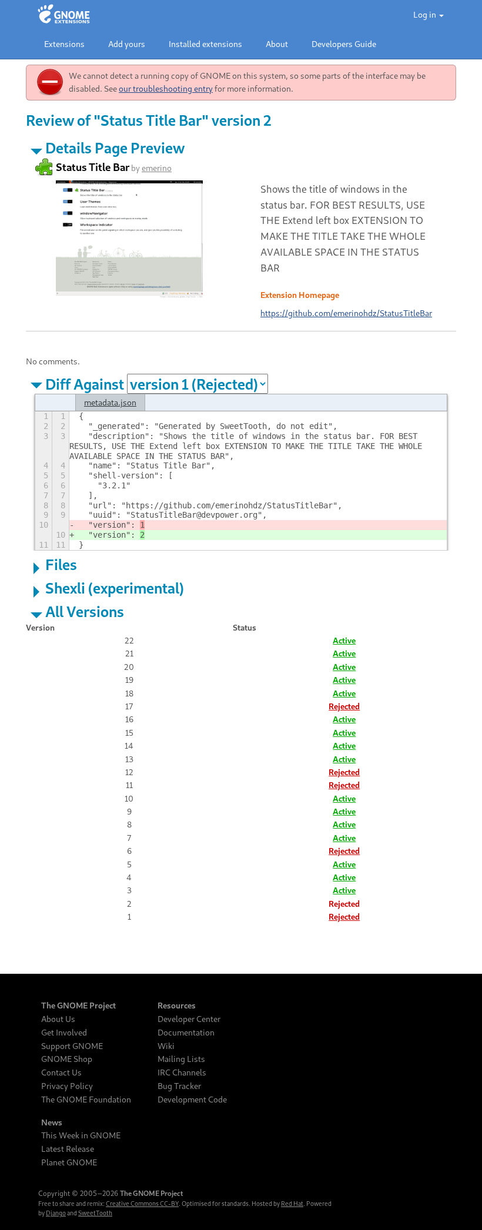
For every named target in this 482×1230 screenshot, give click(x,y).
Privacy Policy (67, 1086)
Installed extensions (205, 44)
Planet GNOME (69, 1162)
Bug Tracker (179, 1086)
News (51, 1122)
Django (56, 1212)
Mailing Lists (181, 1059)
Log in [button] (425, 14)
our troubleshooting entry (166, 88)
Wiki (166, 1046)
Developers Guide (344, 44)
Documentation (186, 1032)
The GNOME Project (78, 1005)
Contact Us (61, 1072)
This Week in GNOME (80, 1135)
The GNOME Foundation (86, 1099)
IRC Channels (182, 1072)
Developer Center (189, 1019)
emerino (157, 168)
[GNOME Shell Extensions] (64, 14)
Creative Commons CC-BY (142, 1203)
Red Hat (292, 1203)
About (277, 44)
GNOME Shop (66, 1059)
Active (344, 640)
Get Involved (64, 1032)
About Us (58, 1019)
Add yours (126, 44)
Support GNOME (72, 1046)
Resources (177, 1005)
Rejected (344, 706)
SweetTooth (95, 1212)
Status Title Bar (92, 166)
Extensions (64, 44)
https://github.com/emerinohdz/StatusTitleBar (346, 313)
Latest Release (67, 1149)
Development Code (192, 1099)
